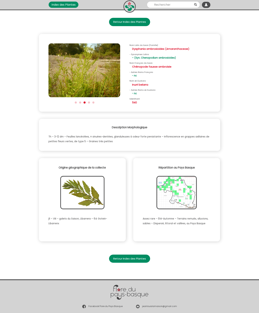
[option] (84, 71)
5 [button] (93, 102)
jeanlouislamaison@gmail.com (159, 306)
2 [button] (79, 102)
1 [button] (75, 102)
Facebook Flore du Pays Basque (105, 306)
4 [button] (88, 102)
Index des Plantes (63, 5)
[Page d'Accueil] (129, 6)
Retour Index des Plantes (129, 22)
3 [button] (84, 102)
